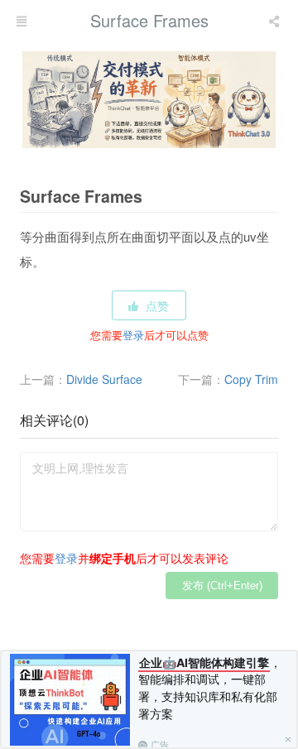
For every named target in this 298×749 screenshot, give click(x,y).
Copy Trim (251, 379)
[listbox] (276, 20)
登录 (133, 335)
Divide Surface (104, 379)
